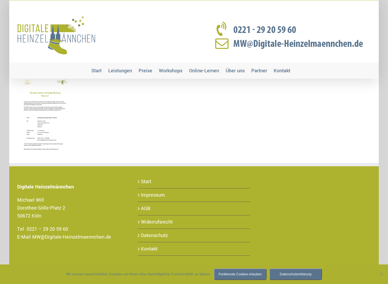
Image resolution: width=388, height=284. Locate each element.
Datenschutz (154, 235)
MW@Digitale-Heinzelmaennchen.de (71, 237)
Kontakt (149, 248)
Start (146, 181)
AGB (145, 208)
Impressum (153, 195)
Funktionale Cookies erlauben (240, 274)
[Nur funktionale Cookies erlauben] (381, 274)
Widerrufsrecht (157, 222)
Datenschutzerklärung (295, 274)
